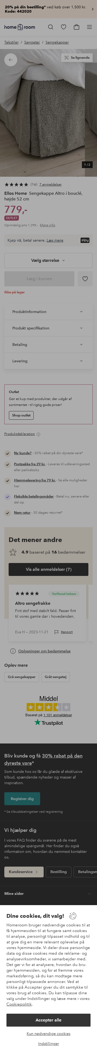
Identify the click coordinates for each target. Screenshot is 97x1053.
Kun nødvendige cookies (48, 1033)
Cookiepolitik (19, 1004)
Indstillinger (48, 1043)
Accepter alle (48, 1020)
